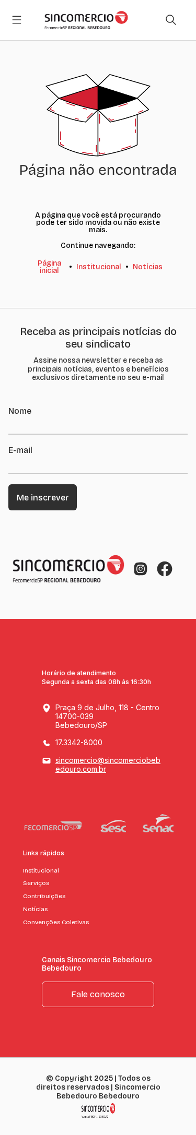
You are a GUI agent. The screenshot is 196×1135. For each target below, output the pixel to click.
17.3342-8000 (78, 742)
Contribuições (44, 896)
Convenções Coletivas (56, 922)
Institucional (98, 266)
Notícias (148, 266)
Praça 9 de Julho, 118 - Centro (107, 716)
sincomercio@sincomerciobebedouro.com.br (107, 764)
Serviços (36, 883)
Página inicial (49, 267)
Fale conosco (98, 994)
